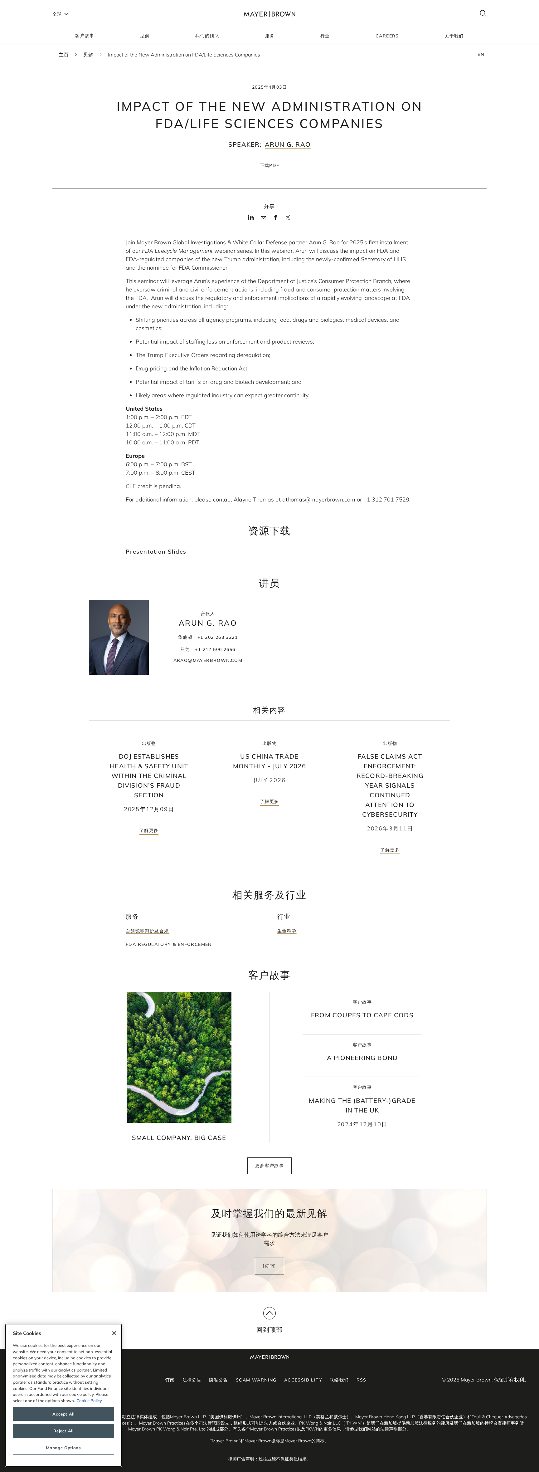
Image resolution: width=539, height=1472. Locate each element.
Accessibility (303, 1380)
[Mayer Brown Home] (269, 14)
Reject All (63, 1430)
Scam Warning (256, 1380)
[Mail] (263, 218)
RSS (362, 1380)
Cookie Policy (89, 1400)
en (481, 54)
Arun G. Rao (288, 144)
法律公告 (192, 1380)
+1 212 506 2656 (215, 649)
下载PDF (269, 165)
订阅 (170, 1380)
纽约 (185, 649)
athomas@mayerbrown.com (318, 499)
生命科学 (287, 931)
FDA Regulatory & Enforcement (170, 944)
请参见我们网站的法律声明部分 (375, 1429)
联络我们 (339, 1380)
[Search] (483, 14)
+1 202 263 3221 (217, 637)
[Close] (114, 1333)
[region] (63, 1395)
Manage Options (63, 1447)
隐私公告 (218, 1380)
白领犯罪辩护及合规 (147, 931)
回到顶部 (269, 1329)
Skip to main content (30, 4)
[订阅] (269, 1266)
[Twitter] (287, 220)
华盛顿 (185, 637)
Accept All (63, 1413)
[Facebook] (275, 219)
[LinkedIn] (251, 219)
